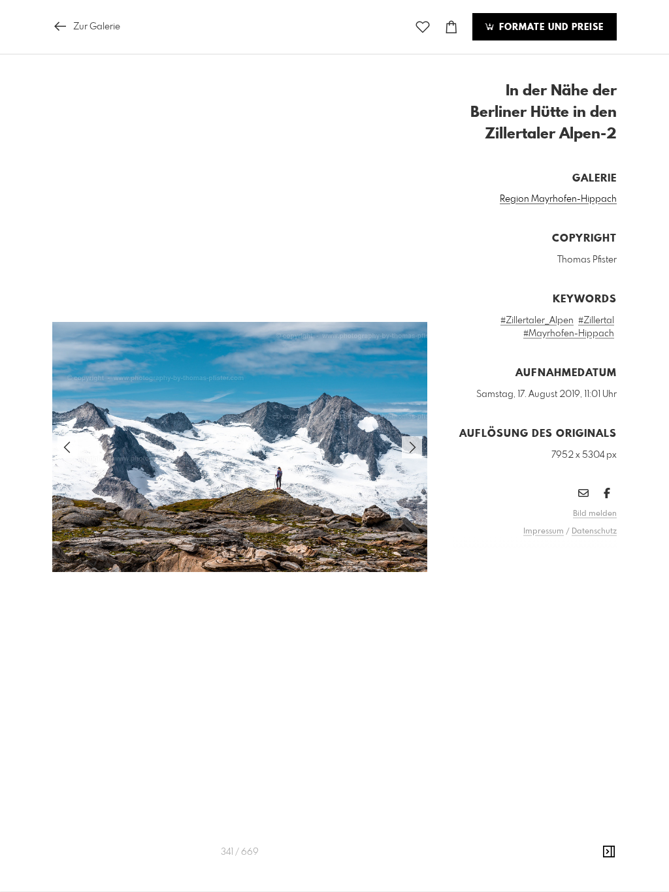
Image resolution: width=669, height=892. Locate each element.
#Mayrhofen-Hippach (568, 333)
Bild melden (595, 514)
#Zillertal (596, 320)
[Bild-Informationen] (609, 852)
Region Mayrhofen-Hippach (558, 199)
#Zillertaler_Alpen (537, 320)
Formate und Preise (550, 27)
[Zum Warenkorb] (451, 27)
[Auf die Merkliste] (423, 27)
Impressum (543, 531)
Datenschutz (594, 531)
